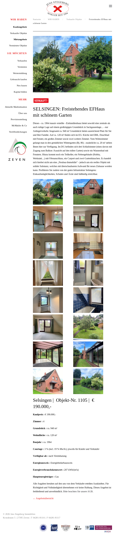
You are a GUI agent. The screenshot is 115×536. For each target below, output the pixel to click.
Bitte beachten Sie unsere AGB (78, 491)
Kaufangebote (20, 27)
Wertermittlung (20, 73)
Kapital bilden (20, 92)
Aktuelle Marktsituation (16, 107)
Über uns (22, 113)
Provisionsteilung (19, 119)
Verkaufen (22, 61)
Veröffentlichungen (18, 132)
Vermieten (22, 67)
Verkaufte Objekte (18, 33)
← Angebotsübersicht (43, 498)
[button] (110, 6)
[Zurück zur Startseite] (57, 8)
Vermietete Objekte (18, 45)
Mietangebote (20, 39)
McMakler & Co (19, 125)
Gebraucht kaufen (18, 79)
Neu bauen (22, 85)
